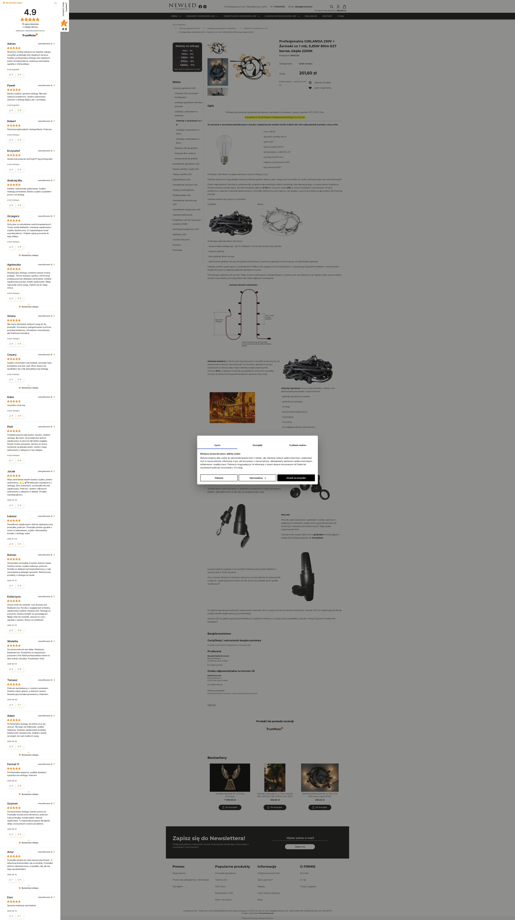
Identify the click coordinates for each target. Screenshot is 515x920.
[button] (4, 3)
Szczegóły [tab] (257, 445)
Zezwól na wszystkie (296, 478)
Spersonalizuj (256, 478)
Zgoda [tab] (217, 445)
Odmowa (219, 478)
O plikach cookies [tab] (297, 445)
